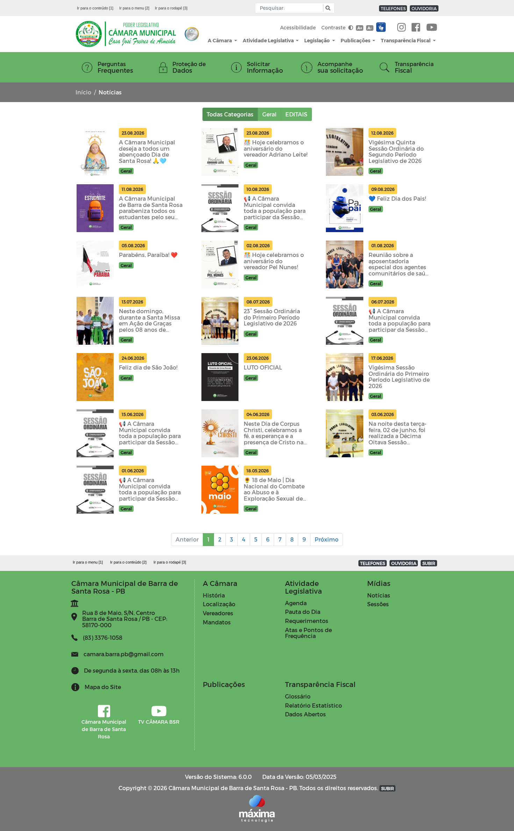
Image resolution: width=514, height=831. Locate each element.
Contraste (334, 27)
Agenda (296, 603)
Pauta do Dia (302, 611)
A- (369, 28)
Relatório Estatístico (313, 705)
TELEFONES (393, 8)
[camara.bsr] (401, 27)
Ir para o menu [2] (134, 8)
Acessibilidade (298, 27)
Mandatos (217, 622)
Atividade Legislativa (269, 40)
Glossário (297, 696)
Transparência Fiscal (406, 40)
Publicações (356, 40)
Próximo (326, 539)
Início (83, 92)
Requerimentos (306, 620)
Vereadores (218, 613)
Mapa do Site (103, 686)
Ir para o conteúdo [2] (128, 562)
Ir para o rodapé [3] (171, 8)
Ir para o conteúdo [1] (95, 8)
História (214, 595)
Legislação (317, 40)
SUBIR (428, 563)
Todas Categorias (230, 114)
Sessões (378, 604)
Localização (219, 604)
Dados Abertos (305, 714)
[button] (327, 8)
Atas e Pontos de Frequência (308, 632)
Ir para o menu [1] (88, 562)
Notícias (378, 595)
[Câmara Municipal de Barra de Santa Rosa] (416, 27)
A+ (359, 28)
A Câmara (220, 40)
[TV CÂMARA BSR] (432, 27)
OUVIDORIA (424, 8)
